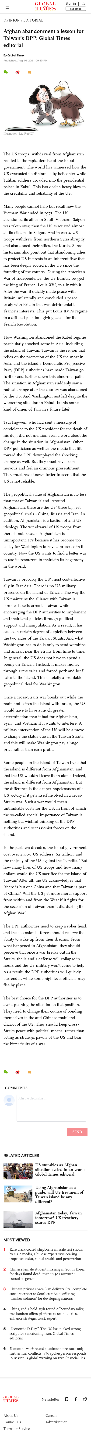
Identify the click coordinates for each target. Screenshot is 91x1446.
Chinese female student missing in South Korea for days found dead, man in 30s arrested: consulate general (47, 1274)
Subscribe (75, 8)
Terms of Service (17, 1428)
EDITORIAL (33, 20)
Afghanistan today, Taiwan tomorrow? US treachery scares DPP (58, 1217)
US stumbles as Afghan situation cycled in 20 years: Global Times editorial (60, 1169)
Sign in (71, 3)
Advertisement (57, 1422)
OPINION (12, 20)
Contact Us (12, 1422)
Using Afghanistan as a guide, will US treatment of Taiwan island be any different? (59, 1194)
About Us (11, 1415)
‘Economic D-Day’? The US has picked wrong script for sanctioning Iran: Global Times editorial (45, 1333)
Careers (51, 1415)
